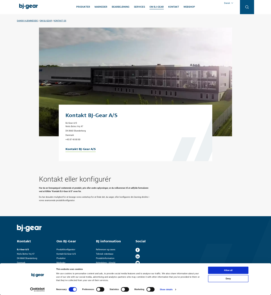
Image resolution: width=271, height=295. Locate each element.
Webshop (189, 6)
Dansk (227, 3)
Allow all (228, 270)
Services (139, 6)
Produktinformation (105, 258)
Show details (166, 289)
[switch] (100, 289)
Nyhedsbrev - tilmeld (105, 262)
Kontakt (173, 6)
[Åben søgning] (247, 7)
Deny (228, 278)
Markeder (101, 6)
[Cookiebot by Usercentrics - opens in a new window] (37, 289)
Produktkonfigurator (65, 249)
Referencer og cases (105, 249)
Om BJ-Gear (156, 6)
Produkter (83, 6)
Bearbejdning (120, 6)
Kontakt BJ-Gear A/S (80, 149)
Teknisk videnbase (104, 254)
